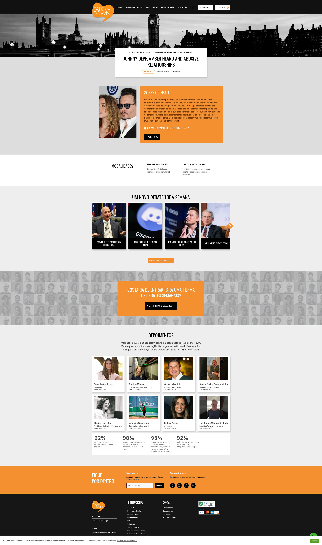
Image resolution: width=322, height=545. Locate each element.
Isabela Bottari (171, 423)
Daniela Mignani (137, 384)
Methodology (132, 517)
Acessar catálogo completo (159, 260)
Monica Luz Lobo (102, 423)
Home (119, 7)
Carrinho (166, 514)
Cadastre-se (168, 511)
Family (166, 72)
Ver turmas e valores (159, 306)
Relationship (175, 72)
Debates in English (134, 7)
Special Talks (152, 7)
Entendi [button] (314, 541)
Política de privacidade (136, 531)
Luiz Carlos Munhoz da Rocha (213, 423)
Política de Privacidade (127, 541)
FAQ (129, 521)
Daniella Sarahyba (103, 384)
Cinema (160, 72)
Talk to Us (152, 137)
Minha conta (168, 508)
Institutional (167, 7)
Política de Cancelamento (137, 534)
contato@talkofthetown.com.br (104, 532)
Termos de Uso (133, 527)
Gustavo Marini (172, 384)
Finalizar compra (169, 517)
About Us (131, 508)
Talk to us (182, 7)
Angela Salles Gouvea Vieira (213, 384)
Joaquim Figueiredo (139, 423)
